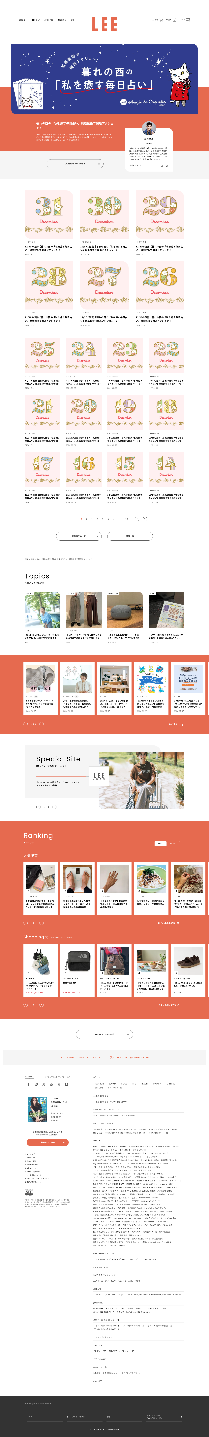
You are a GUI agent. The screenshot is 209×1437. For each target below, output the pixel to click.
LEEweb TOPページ (104, 1034)
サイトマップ (30, 1154)
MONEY (157, 1083)
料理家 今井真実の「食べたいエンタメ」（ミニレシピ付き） (151, 1184)
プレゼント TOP (99, 1351)
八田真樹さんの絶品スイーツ (130, 1228)
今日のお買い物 (114, 1129)
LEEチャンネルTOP (100, 1259)
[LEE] (104, 24)
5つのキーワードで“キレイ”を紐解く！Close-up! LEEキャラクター (120, 1153)
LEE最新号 (23, 20)
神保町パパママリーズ (147, 1194)
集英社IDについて (31, 1168)
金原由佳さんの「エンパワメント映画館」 (110, 1245)
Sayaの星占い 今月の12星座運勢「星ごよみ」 (159, 1160)
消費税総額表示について (34, 1182)
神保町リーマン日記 (167, 1194)
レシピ (173, 843)
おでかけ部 (172, 1129)
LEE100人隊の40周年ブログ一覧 (106, 1329)
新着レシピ (118, 1115)
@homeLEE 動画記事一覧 (103, 1312)
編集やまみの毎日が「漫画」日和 (146, 1204)
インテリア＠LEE (99, 1221)
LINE (66, 1084)
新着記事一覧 (122, 1312)
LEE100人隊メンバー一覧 (158, 1133)
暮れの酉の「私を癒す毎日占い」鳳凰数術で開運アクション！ (118, 1235)
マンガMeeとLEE (164, 1221)
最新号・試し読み (57, 1113)
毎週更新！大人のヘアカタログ (105, 1191)
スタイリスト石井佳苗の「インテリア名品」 (111, 1170)
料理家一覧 (130, 1115)
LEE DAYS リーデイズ (159, 1153)
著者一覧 (130, 536)
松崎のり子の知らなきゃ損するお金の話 (124, 1187)
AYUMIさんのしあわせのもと (154, 1215)
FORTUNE (170, 1083)
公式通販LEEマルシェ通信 (131, 1180)
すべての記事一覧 (115, 1087)
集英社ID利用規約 (31, 1164)
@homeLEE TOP (100, 1308)
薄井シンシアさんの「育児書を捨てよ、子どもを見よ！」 (116, 1242)
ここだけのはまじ (147, 1221)
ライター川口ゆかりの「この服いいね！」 (147, 1174)
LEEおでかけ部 (135, 1157)
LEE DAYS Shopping (172, 1294)
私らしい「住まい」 (118, 1308)
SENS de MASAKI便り (102, 1218)
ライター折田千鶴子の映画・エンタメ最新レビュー (113, 1177)
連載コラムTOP (99, 1146)
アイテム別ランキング (169, 1005)
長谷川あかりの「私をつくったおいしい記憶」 (154, 1211)
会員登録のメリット (111, 1373)
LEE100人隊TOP (99, 1129)
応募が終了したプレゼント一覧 (121, 1351)
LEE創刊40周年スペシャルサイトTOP (108, 1326)
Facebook (28, 1084)
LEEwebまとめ (121, 1157)
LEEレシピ (36, 20)
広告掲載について (31, 1158)
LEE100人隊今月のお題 (114, 1133)
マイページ (135, 1373)
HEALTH (145, 1083)
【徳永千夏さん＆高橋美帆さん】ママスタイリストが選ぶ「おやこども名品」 (149, 1146)
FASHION (99, 1083)
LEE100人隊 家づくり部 (156, 1308)
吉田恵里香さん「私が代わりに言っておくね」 (163, 1180)
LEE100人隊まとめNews (135, 1133)
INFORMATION (150, 1259)
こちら (57, 1206)
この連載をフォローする (75, 163)
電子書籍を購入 (56, 1117)
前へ (26, 724)
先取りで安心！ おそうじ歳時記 (106, 1180)
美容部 (143, 1129)
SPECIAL (99, 1087)
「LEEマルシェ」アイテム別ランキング (125, 1281)
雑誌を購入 (55, 1121)
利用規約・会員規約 (32, 1171)
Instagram (36, 1084)
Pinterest (59, 1084)
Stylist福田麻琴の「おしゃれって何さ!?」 (110, 1163)
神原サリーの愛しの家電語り (104, 1198)
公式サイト (133, 165)
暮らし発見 (97, 1133)
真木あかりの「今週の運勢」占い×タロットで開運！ (114, 1194)
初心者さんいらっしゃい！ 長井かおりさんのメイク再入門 (116, 1232)
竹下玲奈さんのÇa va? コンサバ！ (146, 1201)
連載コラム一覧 (79, 536)
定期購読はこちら (48, 1142)
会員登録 (96, 1373)
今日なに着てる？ (131, 1129)
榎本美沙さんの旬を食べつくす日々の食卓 (160, 1187)
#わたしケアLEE (139, 1150)
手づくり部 (152, 1129)
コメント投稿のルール (33, 1175)
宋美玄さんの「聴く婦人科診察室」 (157, 1232)
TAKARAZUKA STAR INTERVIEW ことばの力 (132, 1218)
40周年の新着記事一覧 (163, 1326)
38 (127, 519)
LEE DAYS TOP (99, 1294)
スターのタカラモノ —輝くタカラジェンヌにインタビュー (138, 1167)
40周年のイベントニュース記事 (138, 1326)
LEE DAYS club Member (150, 1294)
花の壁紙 (121, 1208)
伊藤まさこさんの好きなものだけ (106, 1225)
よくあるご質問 (30, 1161)
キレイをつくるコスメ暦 (103, 1167)
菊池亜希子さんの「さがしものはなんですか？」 (147, 1208)
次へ (136, 519)
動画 (72, 20)
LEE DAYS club (131, 1294)
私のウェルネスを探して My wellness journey (138, 1198)
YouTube (167, 166)
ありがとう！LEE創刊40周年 (164, 1218)
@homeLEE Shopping (140, 1312)
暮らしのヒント (99, 1187)
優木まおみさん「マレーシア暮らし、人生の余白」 (157, 1177)
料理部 (162, 1129)
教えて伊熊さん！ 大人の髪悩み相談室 (108, 1184)
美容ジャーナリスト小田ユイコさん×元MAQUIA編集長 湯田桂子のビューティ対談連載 (128, 1239)
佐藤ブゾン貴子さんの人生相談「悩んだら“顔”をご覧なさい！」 (148, 1225)
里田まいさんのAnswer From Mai (156, 1242)
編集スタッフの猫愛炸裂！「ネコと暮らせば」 (112, 1204)
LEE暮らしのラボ (150, 1157)
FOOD (124, 1083)
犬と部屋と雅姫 (165, 1191)
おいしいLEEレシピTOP (102, 1115)
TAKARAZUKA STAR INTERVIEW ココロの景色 (149, 1163)
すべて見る (173, 724)
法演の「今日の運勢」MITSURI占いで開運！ (139, 1191)
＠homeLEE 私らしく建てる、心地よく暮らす (111, 1150)
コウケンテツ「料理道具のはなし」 (123, 1221)
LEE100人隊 (48, 20)
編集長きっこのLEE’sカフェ (104, 1208)
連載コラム (61, 20)
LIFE (134, 1083)
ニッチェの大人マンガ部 (141, 1170)
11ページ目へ (145, 519)
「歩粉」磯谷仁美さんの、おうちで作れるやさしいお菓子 (116, 1215)
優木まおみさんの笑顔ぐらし (104, 1228)
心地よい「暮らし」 (136, 1308)
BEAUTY (113, 1083)
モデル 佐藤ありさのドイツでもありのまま (110, 1174)
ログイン (125, 1373)
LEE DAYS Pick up (115, 1294)
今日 (160, 843)
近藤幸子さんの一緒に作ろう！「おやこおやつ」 (113, 1211)
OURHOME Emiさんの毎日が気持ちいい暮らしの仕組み (115, 1160)
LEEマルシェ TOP (100, 1281)
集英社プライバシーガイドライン (37, 1178)
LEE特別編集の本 (121, 1102)
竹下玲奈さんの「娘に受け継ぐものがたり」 (111, 1201)
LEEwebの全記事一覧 (168, 923)
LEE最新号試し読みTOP (102, 1102)
